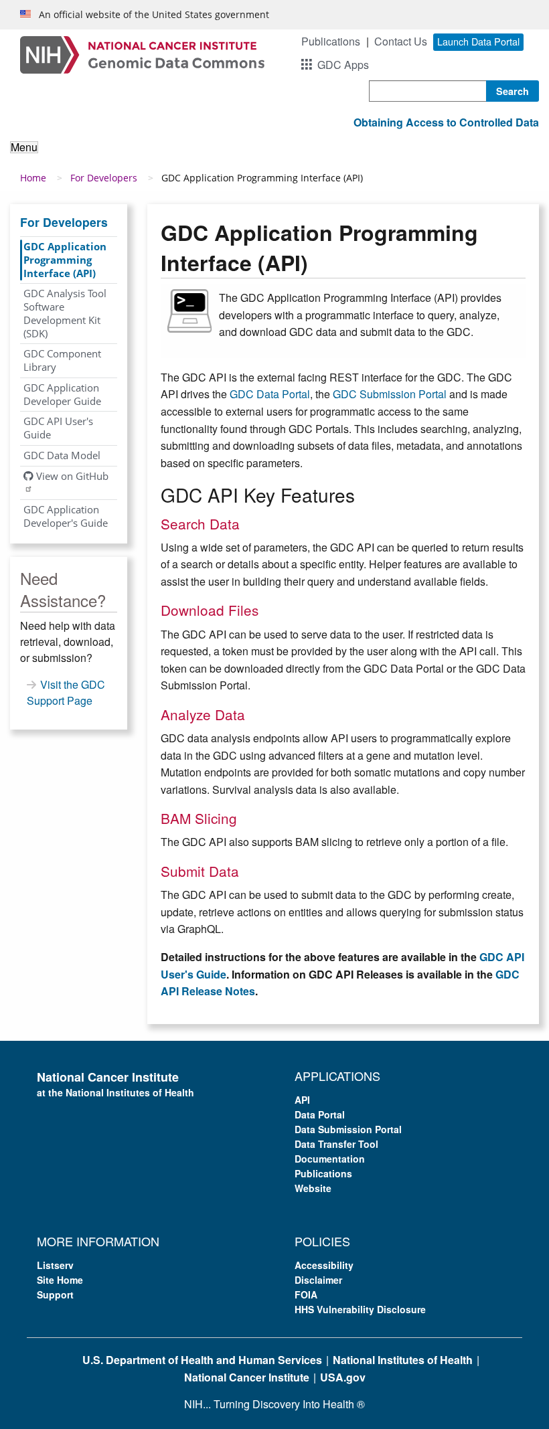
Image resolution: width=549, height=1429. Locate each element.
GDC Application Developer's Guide (65, 516)
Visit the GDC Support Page (66, 692)
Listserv (55, 1265)
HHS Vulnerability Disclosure (360, 1309)
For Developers (103, 177)
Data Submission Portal (348, 1129)
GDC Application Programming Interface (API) (64, 260)
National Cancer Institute (246, 1377)
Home (33, 177)
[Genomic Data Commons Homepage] (142, 53)
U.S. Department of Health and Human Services (202, 1359)
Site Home (60, 1279)
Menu (24, 147)
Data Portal (320, 1114)
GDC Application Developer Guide (62, 394)
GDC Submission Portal (390, 394)
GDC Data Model (61, 455)
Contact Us (400, 41)
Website (313, 1188)
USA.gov (343, 1377)
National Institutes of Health (403, 1359)
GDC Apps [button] (343, 64)
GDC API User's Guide (58, 427)
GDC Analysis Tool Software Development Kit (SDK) (64, 312)
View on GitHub (70, 476)
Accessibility (324, 1265)
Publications (330, 41)
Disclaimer (318, 1279)
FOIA (306, 1294)
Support (55, 1294)
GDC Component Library (62, 360)
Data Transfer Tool (336, 1144)
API (302, 1099)
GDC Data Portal (270, 394)
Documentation (330, 1158)
